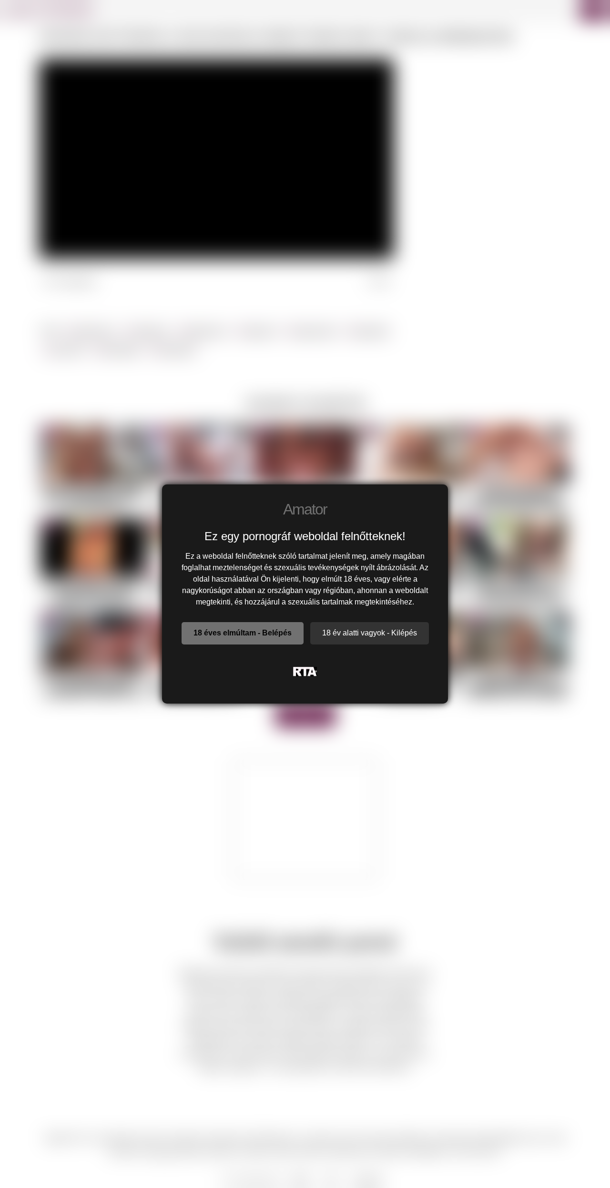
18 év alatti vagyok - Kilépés (369, 633)
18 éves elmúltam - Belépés (242, 633)
